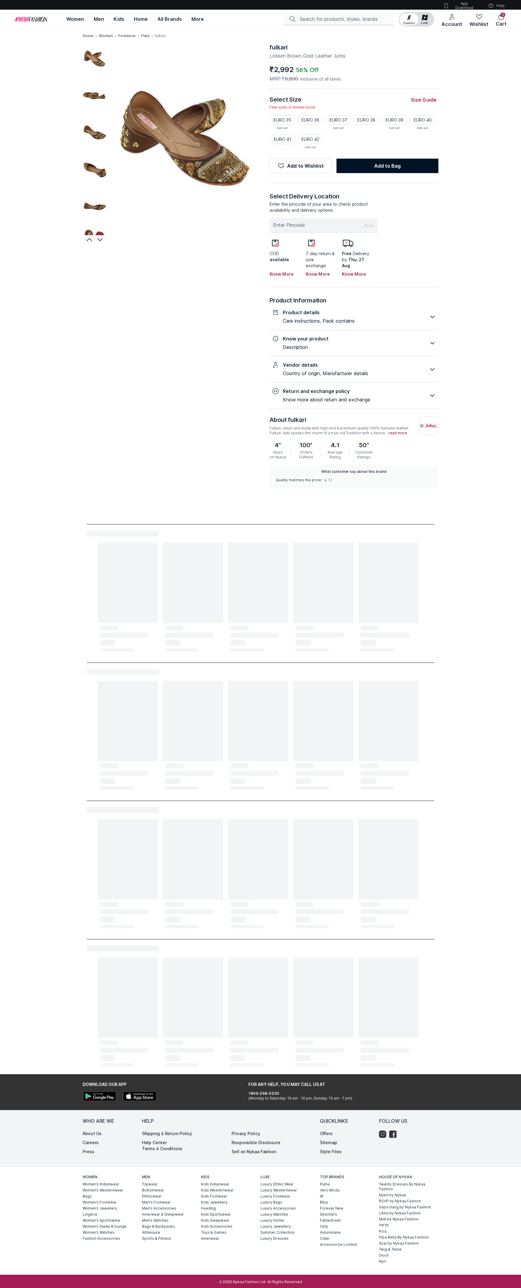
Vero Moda (329, 1190)
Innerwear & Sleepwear (163, 1214)
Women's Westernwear (103, 1190)
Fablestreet (330, 1220)
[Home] (30, 19)
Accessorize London (338, 1244)
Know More (282, 274)
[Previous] (89, 239)
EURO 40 (423, 119)
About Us (92, 1133)
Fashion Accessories (101, 1238)
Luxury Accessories (278, 1208)
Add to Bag (387, 166)
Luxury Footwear (275, 1196)
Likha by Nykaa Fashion (400, 1213)
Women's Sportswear (102, 1220)
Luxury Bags (271, 1202)
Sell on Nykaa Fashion (254, 1151)
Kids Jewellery (214, 1202)
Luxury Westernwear (278, 1190)
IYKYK (384, 1225)
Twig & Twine (390, 1249)
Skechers (328, 1214)
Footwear (127, 35)
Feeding (208, 1208)
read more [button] (398, 433)
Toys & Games (213, 1232)
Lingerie (90, 1214)
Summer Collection (277, 1232)
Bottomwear (153, 1190)
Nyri (382, 1261)
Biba (324, 1202)
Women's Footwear (100, 1202)
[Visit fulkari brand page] (428, 425)
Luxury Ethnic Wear (277, 1184)
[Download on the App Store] (139, 1097)
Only (324, 1226)
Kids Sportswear (216, 1214)
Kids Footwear (214, 1196)
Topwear (150, 1184)
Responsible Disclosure (256, 1142)
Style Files (331, 1151)
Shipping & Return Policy (167, 1133)
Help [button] (500, 5)
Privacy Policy (246, 1133)
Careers (91, 1142)
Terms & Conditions (162, 1148)
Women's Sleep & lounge (105, 1226)
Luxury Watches (274, 1214)
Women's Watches (99, 1232)
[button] (416, 19)
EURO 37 (338, 119)
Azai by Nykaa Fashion (399, 1243)
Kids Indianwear (215, 1184)
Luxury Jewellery (275, 1226)
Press (88, 1151)
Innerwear (210, 1238)
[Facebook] (394, 1134)
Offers (326, 1133)
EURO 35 (282, 119)
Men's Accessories (159, 1208)
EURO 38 (366, 119)
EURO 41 (282, 139)
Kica (383, 1231)
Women (106, 35)
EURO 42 (310, 139)
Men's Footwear (156, 1202)
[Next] (101, 239)
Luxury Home (272, 1220)
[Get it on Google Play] (99, 1097)
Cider (325, 1238)
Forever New (331, 1208)
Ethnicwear (152, 1196)
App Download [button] (464, 5)
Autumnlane (330, 1232)
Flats (145, 35)
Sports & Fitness (156, 1238)
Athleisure (151, 1232)
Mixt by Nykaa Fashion (398, 1219)
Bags (87, 1196)
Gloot (384, 1255)
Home (88, 35)
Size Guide (424, 100)
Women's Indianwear (101, 1184)
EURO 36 (310, 119)
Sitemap (328, 1142)
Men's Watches (155, 1220)
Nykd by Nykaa (392, 1195)
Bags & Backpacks (158, 1226)
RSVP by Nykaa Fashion (400, 1201)
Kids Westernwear (217, 1190)
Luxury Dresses (274, 1238)
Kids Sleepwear (215, 1220)
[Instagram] (384, 1134)
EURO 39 (394, 119)
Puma (325, 1184)
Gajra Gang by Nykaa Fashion (405, 1207)
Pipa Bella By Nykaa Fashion (404, 1237)
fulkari (279, 47)
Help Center (154, 1142)
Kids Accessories (216, 1226)
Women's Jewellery (100, 1208)
